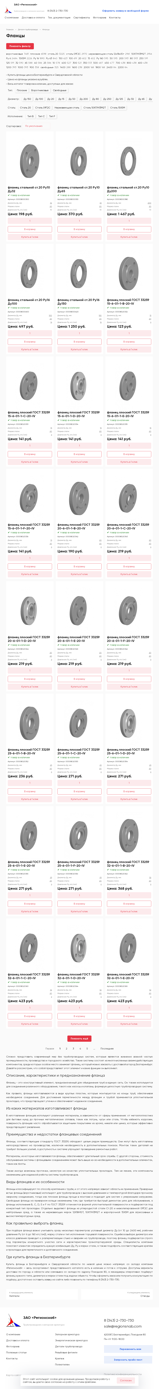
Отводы (145, 1295)
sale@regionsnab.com (123, 1326)
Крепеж (59, 1358)
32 (19, 62)
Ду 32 (130, 98)
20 (82, 58)
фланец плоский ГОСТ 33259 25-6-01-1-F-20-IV (78, 863)
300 (77, 62)
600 (143, 62)
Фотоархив (99, 17)
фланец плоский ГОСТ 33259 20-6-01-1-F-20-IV (128, 639)
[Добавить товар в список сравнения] (46, 134)
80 (134, 58)
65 (28, 62)
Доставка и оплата (33, 17)
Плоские (22, 90)
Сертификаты (81, 17)
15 (91, 58)
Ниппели (14, 1295)
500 (98, 62)
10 (56, 62)
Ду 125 (119, 98)
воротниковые (17, 53)
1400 (65, 67)
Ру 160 (102, 58)
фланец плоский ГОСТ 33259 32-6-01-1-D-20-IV (78, 976)
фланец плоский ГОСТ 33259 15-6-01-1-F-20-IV (29, 526)
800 (131, 62)
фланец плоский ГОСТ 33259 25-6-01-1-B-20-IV (29, 751)
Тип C (41, 116)
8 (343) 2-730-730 (58, 10)
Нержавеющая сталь (67, 107)
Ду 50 (72, 98)
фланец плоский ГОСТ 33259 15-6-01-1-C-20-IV (29, 414)
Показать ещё (79, 1038)
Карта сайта (13, 1375)
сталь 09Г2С (76, 53)
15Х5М (25, 58)
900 (34, 67)
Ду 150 (27, 98)
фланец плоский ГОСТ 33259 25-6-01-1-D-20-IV (128, 751)
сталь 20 (56, 53)
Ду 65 (141, 98)
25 (47, 62)
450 (109, 62)
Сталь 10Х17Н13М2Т (95, 107)
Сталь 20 (25, 107)
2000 (89, 67)
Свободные (59, 90)
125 (10, 62)
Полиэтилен (62, 1364)
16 (51, 322)
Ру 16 (39, 58)
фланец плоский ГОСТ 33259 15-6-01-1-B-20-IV (128, 301)
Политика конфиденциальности (123, 1374)
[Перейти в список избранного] (138, 17)
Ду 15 (61, 98)
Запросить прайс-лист (128, 1359)
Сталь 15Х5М (117, 107)
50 (114, 58)
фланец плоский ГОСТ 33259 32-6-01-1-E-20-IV (128, 976)
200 (123, 58)
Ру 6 (11, 58)
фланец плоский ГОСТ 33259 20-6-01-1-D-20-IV (29, 639)
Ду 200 (84, 98)
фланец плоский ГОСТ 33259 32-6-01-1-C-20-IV (29, 976)
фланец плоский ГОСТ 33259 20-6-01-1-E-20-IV (78, 639)
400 (66, 62)
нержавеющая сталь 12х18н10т (109, 53)
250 (143, 58)
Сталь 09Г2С (42, 107)
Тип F (52, 116)
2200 (122, 67)
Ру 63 (51, 58)
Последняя (107, 1048)
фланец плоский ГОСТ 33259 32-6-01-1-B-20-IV (128, 863)
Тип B (30, 116)
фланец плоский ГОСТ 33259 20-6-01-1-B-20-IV (78, 526)
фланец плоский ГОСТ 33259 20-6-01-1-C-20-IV (128, 526)
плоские (38, 53)
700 (120, 62)
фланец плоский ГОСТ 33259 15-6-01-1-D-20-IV (78, 414)
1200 (11, 67)
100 (73, 58)
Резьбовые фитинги (66, 1352)
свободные (50, 67)
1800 (100, 67)
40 (38, 62)
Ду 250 (107, 98)
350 (87, 62)
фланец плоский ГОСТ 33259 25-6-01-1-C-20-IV (78, 751)
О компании (12, 17)
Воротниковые (40, 90)
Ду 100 (39, 98)
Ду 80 (95, 98)
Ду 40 (152, 98)
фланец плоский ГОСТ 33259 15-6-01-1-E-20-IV (128, 414)
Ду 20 (50, 98)
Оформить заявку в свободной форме (125, 10)
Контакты (114, 17)
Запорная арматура (67, 1334)
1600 (77, 67)
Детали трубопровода (68, 1346)
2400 (111, 67)
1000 (23, 67)
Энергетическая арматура (71, 1340)
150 (63, 58)
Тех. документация (59, 17)
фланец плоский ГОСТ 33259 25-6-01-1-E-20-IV (29, 863)
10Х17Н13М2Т (141, 53)
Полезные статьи (16, 1352)
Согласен (126, 1380)
